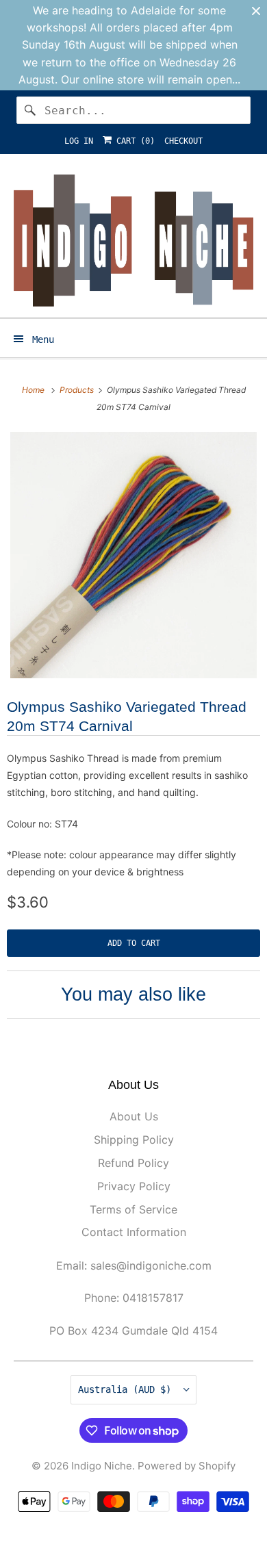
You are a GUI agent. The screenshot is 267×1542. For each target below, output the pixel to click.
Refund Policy (133, 1163)
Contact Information (133, 1232)
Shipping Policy (134, 1139)
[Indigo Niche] (134, 241)
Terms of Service (133, 1209)
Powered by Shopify (187, 1465)
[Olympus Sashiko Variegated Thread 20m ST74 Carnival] (133, 555)
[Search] (30, 110)
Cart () (133, 141)
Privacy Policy (133, 1186)
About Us (134, 1116)
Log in (78, 141)
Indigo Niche (101, 1465)
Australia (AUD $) (127, 1389)
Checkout (183, 141)
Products (78, 390)
